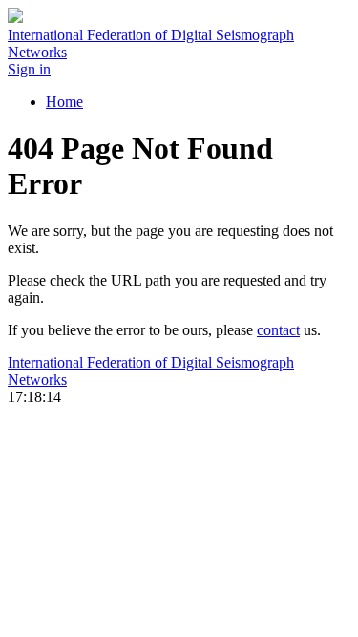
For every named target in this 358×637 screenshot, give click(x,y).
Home (64, 102)
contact (278, 330)
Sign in (29, 69)
